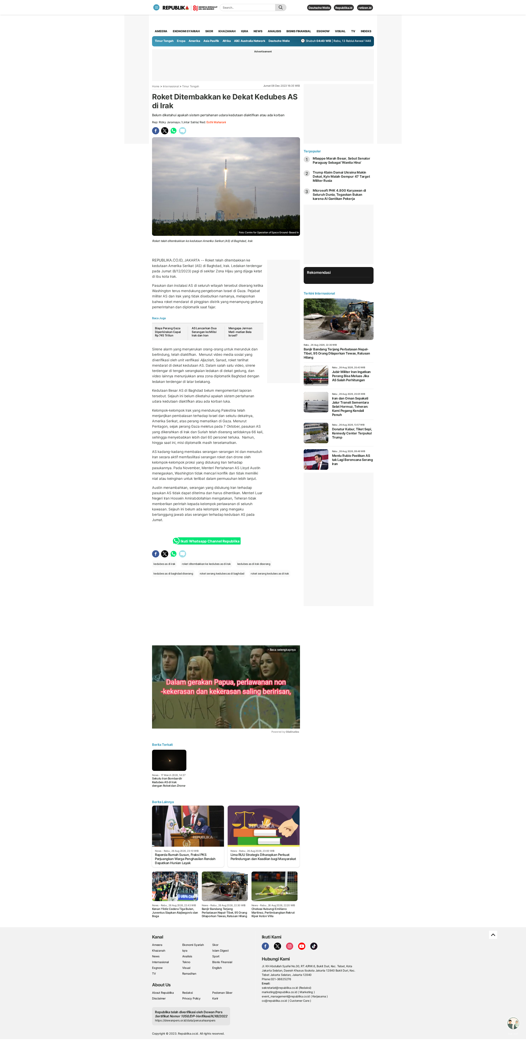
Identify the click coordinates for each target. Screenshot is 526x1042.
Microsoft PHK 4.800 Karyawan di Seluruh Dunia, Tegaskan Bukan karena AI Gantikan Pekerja (339, 194)
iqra (244, 31)
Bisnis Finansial (298, 31)
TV (353, 31)
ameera (161, 31)
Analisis (187, 956)
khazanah (226, 31)
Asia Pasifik (211, 41)
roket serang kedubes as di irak (270, 573)
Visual (186, 967)
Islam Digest (220, 950)
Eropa (181, 41)
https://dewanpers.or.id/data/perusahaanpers (185, 1020)
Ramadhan (189, 973)
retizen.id (365, 7)
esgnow (323, 31)
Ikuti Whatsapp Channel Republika (210, 541)
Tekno (186, 962)
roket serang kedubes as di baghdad (222, 573)
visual (340, 31)
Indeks (366, 31)
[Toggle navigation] (156, 7)
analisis (274, 31)
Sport (215, 956)
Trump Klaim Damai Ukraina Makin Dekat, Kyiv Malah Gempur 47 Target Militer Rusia (341, 176)
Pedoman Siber (222, 992)
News (156, 956)
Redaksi (187, 992)
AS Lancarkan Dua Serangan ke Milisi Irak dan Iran (204, 331)
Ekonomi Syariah (186, 31)
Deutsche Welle (319, 7)
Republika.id (343, 7)
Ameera (157, 944)
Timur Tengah (164, 41)
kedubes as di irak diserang (253, 563)
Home (155, 86)
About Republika (163, 992)
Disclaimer (159, 998)
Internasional (171, 86)
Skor (215, 944)
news (258, 31)
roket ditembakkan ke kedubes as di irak (206, 563)
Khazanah (158, 950)
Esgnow (157, 967)
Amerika (194, 41)
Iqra (184, 950)
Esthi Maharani (216, 122)
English (217, 967)
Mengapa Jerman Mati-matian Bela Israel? (240, 331)
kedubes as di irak (164, 563)
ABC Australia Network (249, 41)
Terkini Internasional (319, 293)
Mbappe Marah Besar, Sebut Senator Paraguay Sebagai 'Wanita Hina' (341, 160)
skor (209, 31)
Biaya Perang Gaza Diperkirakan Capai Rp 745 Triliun (168, 331)
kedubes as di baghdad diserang (173, 573)
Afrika (227, 41)
